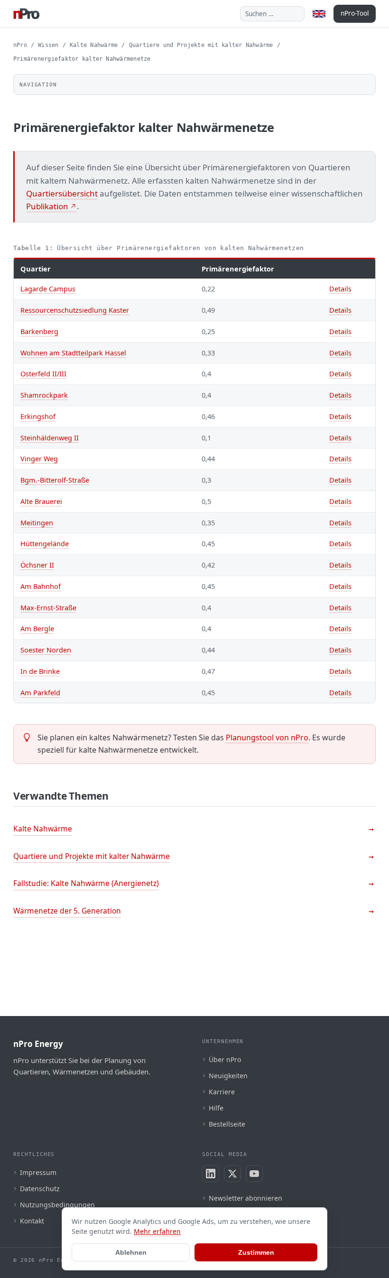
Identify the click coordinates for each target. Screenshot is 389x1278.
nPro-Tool (355, 13)
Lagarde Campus (47, 288)
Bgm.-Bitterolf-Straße (54, 480)
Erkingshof (38, 416)
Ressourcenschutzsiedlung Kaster (74, 310)
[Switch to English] (319, 14)
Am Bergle (37, 628)
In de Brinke (40, 671)
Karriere (222, 1091)
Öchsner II (37, 564)
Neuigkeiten (228, 1075)
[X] (232, 1173)
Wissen (48, 45)
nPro (20, 45)
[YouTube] (254, 1173)
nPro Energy (38, 1043)
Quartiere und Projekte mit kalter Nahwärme (201, 45)
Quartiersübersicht (62, 193)
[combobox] (272, 13)
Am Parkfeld (40, 692)
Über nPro (225, 1059)
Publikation (47, 206)
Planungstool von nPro (267, 737)
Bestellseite (227, 1124)
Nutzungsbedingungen (57, 1204)
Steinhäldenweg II (49, 437)
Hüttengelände (44, 543)
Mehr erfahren (157, 1231)
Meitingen (36, 522)
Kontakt (32, 1220)
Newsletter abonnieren (245, 1198)
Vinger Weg (39, 458)
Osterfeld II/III (43, 373)
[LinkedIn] (210, 1173)
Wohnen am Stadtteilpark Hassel (73, 352)
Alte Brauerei (41, 501)
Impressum (38, 1172)
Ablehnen (131, 1252)
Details (340, 288)
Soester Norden (45, 649)
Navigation (38, 84)
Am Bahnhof (40, 586)
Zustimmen (256, 1252)
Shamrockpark (44, 395)
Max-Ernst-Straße (48, 607)
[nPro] (26, 13)
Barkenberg (39, 331)
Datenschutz (40, 1188)
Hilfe (216, 1107)
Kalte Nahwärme (94, 45)
